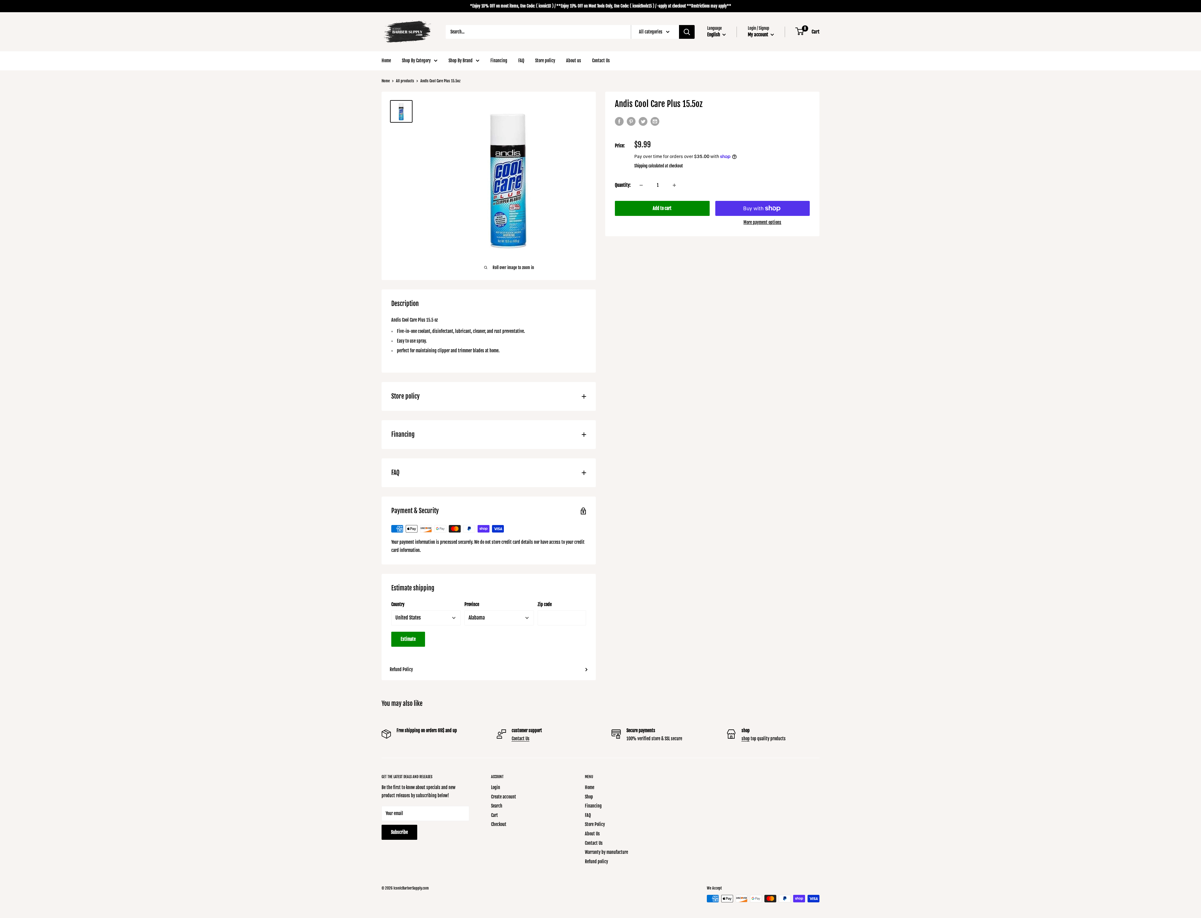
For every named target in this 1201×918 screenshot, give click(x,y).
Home (386, 60)
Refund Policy (401, 669)
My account (758, 35)
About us (573, 60)
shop (746, 738)
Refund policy (596, 861)
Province (471, 604)
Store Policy (595, 824)
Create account (503, 796)
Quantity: (623, 185)
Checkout (498, 824)
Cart (494, 815)
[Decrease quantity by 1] (641, 185)
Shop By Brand (460, 60)
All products (405, 81)
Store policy (545, 60)
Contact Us (601, 60)
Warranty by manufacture (606, 852)
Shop (589, 796)
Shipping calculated (649, 165)
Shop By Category (416, 60)
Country (397, 604)
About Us (592, 833)
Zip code (545, 604)
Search (496, 805)
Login (495, 787)
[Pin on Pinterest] (631, 121)
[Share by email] (655, 121)
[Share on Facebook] (619, 121)
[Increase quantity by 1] (674, 185)
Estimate (408, 639)
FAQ (521, 60)
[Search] (687, 32)
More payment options (762, 222)
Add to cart (662, 208)
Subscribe (399, 832)
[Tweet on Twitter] (643, 121)
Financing (498, 60)
